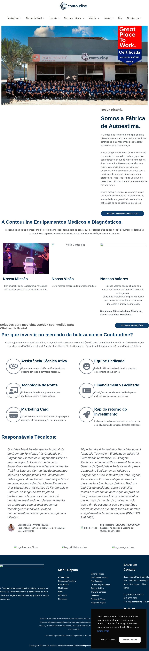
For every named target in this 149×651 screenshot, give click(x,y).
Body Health (63, 585)
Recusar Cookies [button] (107, 639)
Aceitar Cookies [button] (130, 639)
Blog (120, 18)
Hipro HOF (62, 595)
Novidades (62, 599)
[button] (20, 18)
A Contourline (63, 577)
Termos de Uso (97, 588)
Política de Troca (98, 599)
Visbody (92, 18)
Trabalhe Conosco (98, 592)
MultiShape (63, 588)
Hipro (60, 592)
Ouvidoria (95, 595)
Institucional (13, 18)
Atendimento (133, 18)
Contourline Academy (67, 581)
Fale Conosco (96, 581)
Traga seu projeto (98, 603)
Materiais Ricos (97, 574)
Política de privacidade (100, 585)
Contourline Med (34, 18)
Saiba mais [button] (103, 631)
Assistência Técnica (99, 577)
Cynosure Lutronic (72, 18)
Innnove (107, 18)
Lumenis (53, 18)
